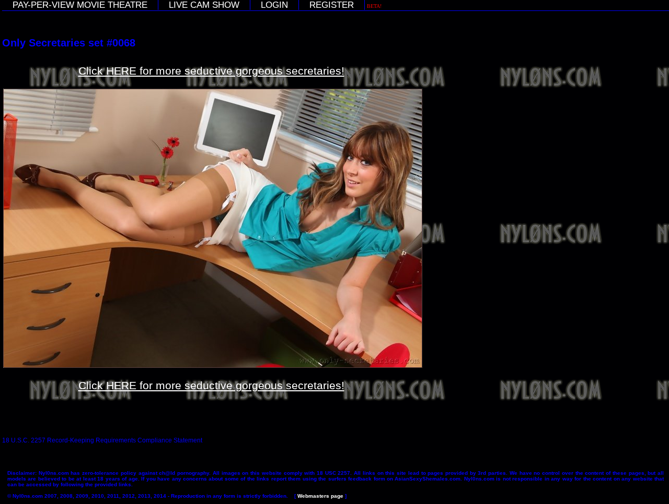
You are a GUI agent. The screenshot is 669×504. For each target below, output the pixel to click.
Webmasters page (320, 496)
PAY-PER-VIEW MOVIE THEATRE (80, 5)
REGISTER (331, 5)
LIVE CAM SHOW (204, 5)
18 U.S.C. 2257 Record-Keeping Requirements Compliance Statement (102, 440)
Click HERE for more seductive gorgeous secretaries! (211, 71)
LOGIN (274, 5)
